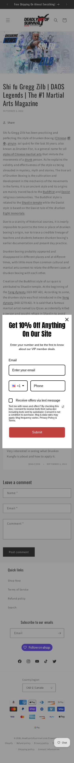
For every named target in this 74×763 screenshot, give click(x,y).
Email (13, 360)
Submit (37, 432)
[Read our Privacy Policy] (63, 406)
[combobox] (18, 385)
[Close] (67, 319)
